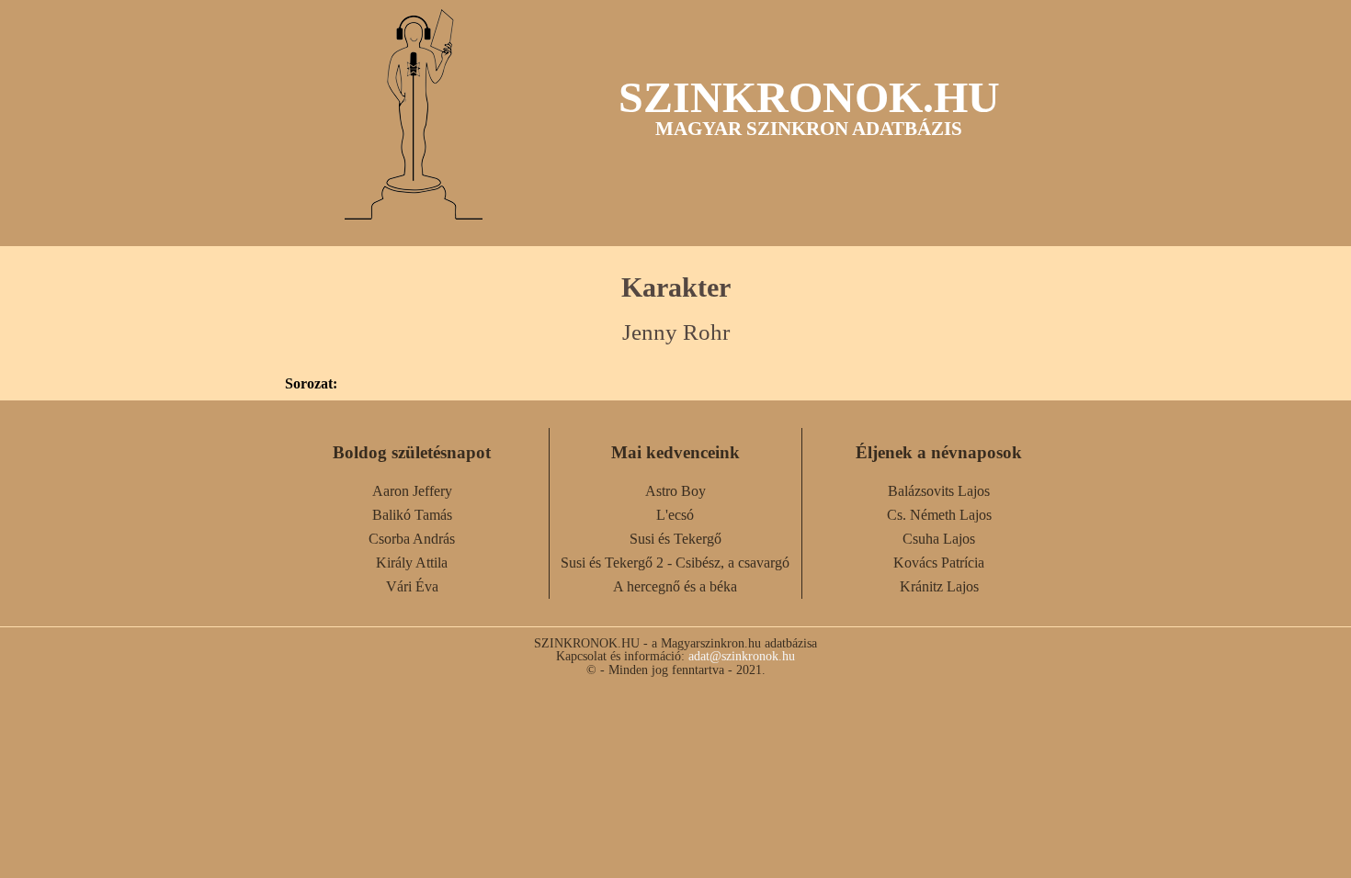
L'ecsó (675, 515)
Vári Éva (412, 586)
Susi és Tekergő (675, 538)
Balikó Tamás (412, 515)
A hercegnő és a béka (675, 586)
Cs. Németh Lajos (939, 515)
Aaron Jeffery (412, 491)
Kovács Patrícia (938, 562)
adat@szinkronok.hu (741, 655)
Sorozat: (311, 384)
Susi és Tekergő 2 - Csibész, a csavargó (675, 562)
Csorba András (412, 538)
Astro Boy (675, 491)
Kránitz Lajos (939, 586)
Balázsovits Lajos (939, 491)
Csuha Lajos (939, 538)
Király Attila (412, 562)
